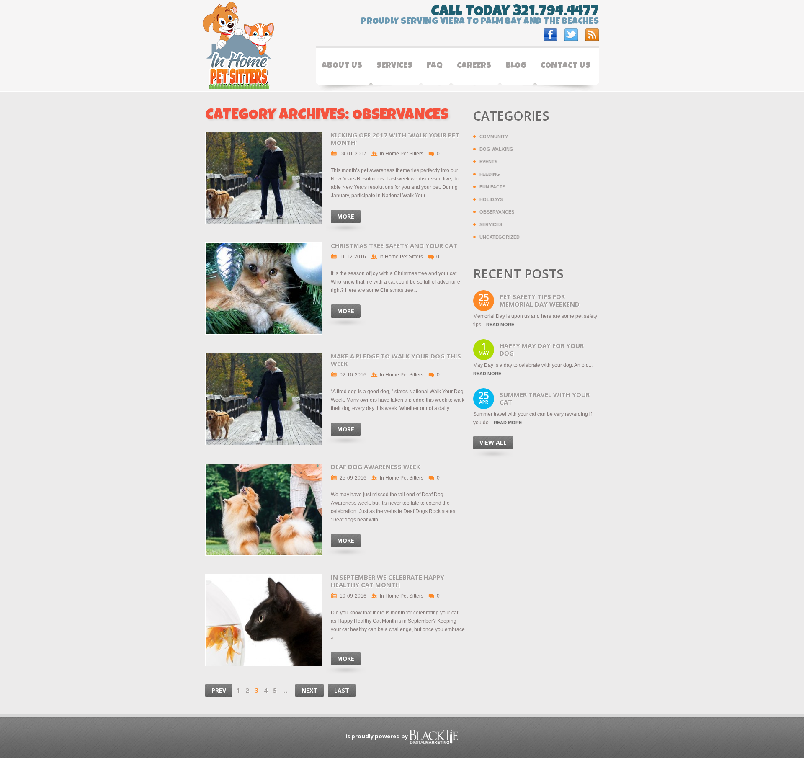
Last (341, 690)
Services (394, 66)
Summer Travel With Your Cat (545, 398)
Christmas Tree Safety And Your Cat (394, 245)
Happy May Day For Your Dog (542, 349)
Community (493, 136)
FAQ (435, 66)
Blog (515, 66)
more (345, 216)
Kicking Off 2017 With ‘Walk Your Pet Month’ (395, 139)
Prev (218, 690)
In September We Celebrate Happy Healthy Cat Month (387, 581)
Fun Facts (492, 186)
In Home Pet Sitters (401, 154)
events (488, 161)
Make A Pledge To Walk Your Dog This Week (396, 360)
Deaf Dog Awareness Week (375, 466)
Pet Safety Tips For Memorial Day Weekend (540, 300)
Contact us (565, 66)
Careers (474, 66)
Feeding (489, 174)
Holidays (491, 199)
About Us (342, 66)
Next (309, 690)
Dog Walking (496, 149)
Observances (496, 211)
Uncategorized (499, 237)
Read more (500, 324)
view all (493, 442)
